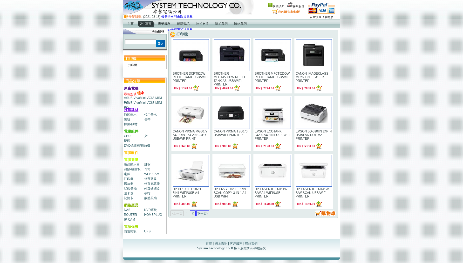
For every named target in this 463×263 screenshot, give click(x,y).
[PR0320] (278, 146)
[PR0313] (235, 146)
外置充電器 (152, 183)
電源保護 (131, 226)
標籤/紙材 (130, 124)
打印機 (128, 179)
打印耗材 (131, 110)
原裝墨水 (130, 114)
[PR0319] (237, 88)
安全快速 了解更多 (322, 17)
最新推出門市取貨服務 (177, 17)
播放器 (128, 183)
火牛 (147, 136)
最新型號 (130, 94)
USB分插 (130, 188)
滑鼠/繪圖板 (132, 169)
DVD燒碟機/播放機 (137, 145)
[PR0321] (319, 88)
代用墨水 (150, 114)
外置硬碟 (150, 179)
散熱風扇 (150, 198)
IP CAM (129, 219)
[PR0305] (319, 146)
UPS (147, 231)
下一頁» (202, 213)
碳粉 (127, 119)
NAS (127, 210)
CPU (127, 136)
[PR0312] (196, 88)
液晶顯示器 (132, 164)
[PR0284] (194, 146)
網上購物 (221, 243)
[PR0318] (319, 204)
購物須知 (278, 6)
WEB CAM (151, 174)
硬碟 (127, 141)
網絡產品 (131, 205)
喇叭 (127, 174)
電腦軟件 (131, 153)
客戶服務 (298, 6)
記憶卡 (128, 198)
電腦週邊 (131, 160)
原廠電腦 (131, 88)
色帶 (147, 119)
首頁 (209, 243)
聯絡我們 (251, 243)
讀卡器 (128, 193)
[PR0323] (235, 204)
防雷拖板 (130, 231)
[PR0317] (278, 204)
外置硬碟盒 (152, 188)
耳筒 (147, 169)
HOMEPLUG (153, 215)
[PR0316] (278, 88)
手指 (147, 193)
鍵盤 (147, 164)
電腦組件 (131, 131)
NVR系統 (150, 210)
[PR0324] (194, 204)
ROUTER (130, 215)
